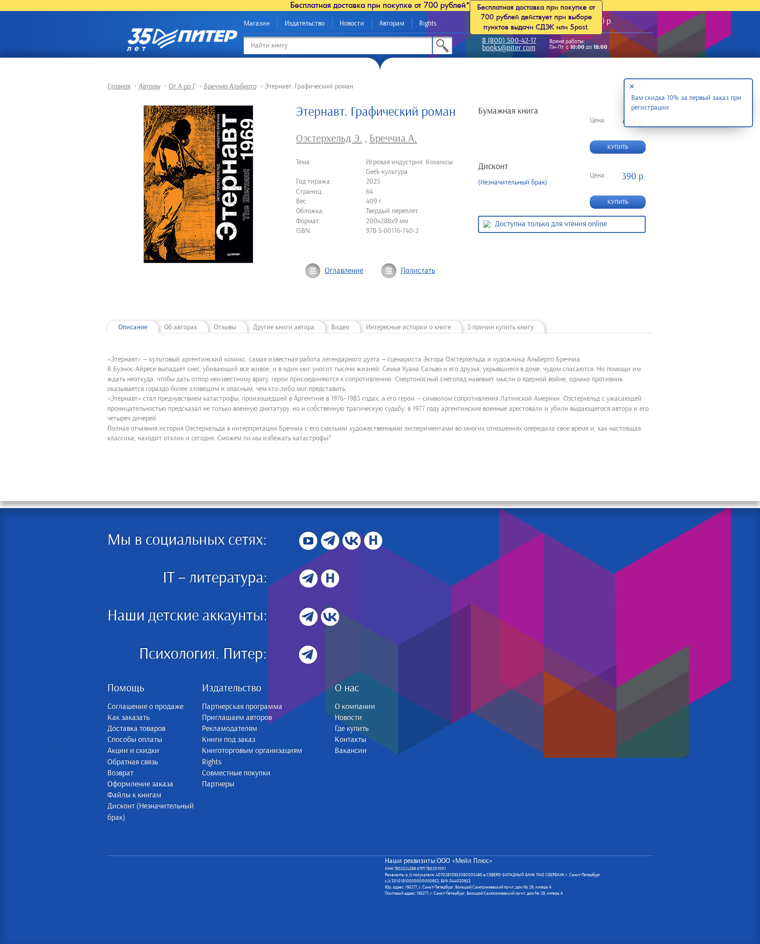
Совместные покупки (236, 773)
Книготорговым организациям (252, 750)
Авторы (149, 86)
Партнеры (218, 784)
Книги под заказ (228, 739)
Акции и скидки (133, 750)
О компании (355, 706)
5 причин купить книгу (500, 327)
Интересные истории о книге (408, 327)
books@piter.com (508, 48)
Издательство (305, 23)
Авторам (391, 23)
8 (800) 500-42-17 (509, 41)
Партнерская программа (242, 706)
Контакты (350, 739)
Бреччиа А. (393, 139)
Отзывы (225, 327)
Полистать (418, 270)
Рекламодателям (229, 728)
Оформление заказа (140, 784)
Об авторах (180, 327)
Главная (118, 86)
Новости (352, 23)
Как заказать (128, 717)
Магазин (257, 23)
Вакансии (351, 750)
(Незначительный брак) (512, 182)
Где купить (352, 728)
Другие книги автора (283, 327)
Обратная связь (132, 762)
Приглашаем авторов (237, 717)
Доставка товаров (136, 728)
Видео (340, 327)
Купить (617, 147)
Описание (132, 327)
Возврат (120, 773)
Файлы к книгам (134, 795)
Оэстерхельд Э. (329, 139)
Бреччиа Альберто (230, 86)
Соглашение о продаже (145, 706)
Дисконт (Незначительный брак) (150, 812)
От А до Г (181, 86)
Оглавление (344, 270)
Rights (428, 23)
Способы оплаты (134, 739)
